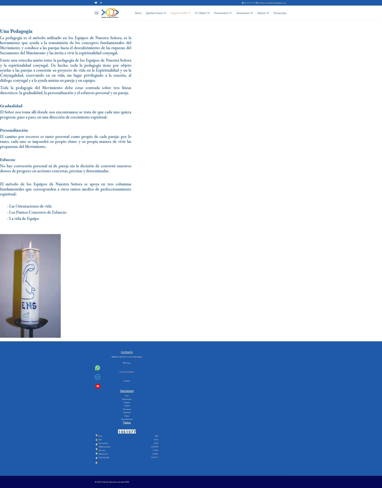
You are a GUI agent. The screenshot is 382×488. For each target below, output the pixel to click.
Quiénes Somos (154, 13)
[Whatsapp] (101, 2)
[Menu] (96, 13)
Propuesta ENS (179, 13)
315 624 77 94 (249, 2)
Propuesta (127, 402)
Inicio (138, 13)
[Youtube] (96, 2)
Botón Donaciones (127, 419)
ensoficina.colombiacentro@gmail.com (272, 2)
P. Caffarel (200, 13)
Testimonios (242, 13)
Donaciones (280, 13)
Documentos (221, 13)
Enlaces (261, 13)
